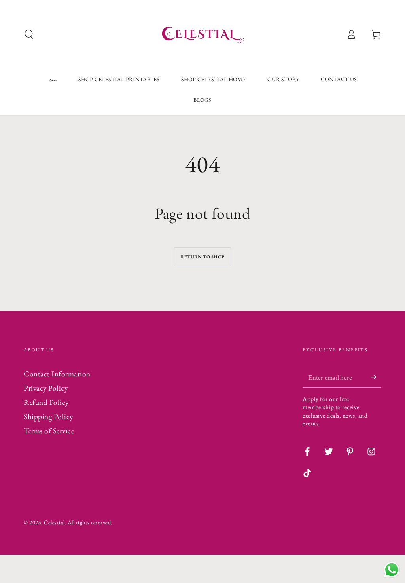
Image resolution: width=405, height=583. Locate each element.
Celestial (54, 522)
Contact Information (57, 374)
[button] (29, 34)
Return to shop (202, 257)
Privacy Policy (46, 388)
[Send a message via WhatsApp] (391, 569)
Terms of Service (49, 431)
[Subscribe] (375, 377)
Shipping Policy (48, 417)
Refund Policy (46, 402)
